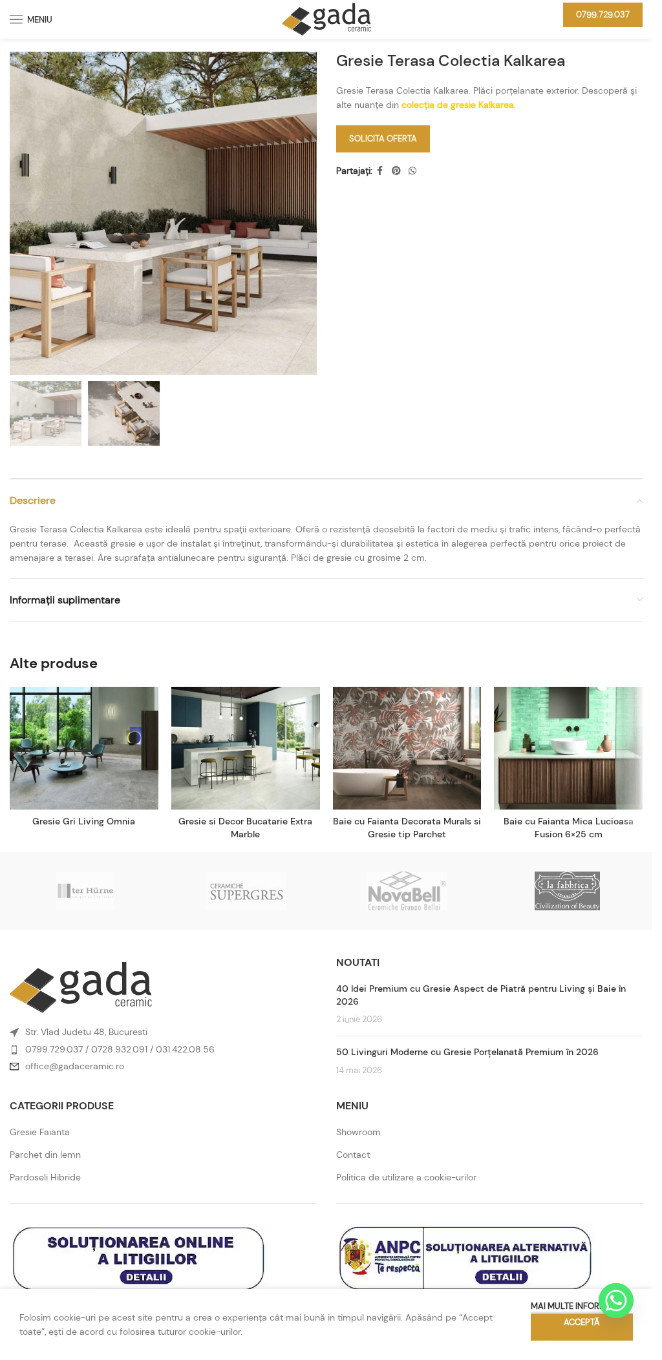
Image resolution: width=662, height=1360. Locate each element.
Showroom (358, 1132)
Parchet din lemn (45, 1154)
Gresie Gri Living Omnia (83, 821)
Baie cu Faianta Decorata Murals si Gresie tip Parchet (407, 827)
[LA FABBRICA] (567, 891)
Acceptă (582, 1322)
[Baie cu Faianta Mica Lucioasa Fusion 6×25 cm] (568, 748)
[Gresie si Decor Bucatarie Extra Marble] (245, 748)
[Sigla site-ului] (326, 18)
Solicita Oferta (383, 138)
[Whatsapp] (616, 1300)
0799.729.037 (603, 14)
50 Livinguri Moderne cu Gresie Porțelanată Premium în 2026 (467, 1052)
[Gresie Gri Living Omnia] (84, 748)
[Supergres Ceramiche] (246, 891)
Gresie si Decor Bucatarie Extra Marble (245, 827)
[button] (23, 213)
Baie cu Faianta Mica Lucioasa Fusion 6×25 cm (569, 827)
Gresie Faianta (40, 1132)
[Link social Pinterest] (396, 171)
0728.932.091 (119, 1049)
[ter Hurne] (85, 891)
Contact (353, 1154)
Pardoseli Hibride (45, 1177)
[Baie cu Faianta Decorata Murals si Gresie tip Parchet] (407, 748)
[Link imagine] (81, 986)
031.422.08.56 (185, 1049)
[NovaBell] (406, 891)
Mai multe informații (575, 1306)
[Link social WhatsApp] (412, 171)
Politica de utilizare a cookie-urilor (406, 1177)
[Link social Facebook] (380, 171)
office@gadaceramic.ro (74, 1066)
